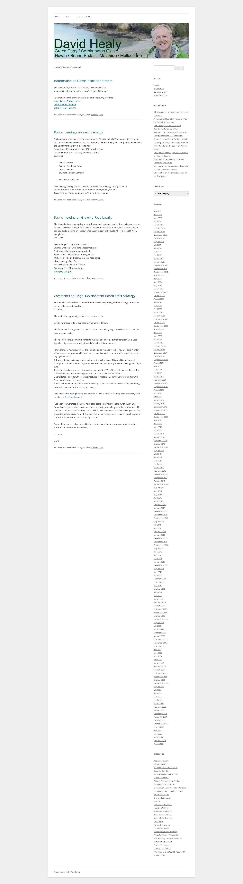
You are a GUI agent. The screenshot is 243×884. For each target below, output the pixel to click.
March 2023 (159, 312)
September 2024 (161, 272)
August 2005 (159, 727)
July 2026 (157, 211)
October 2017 (159, 481)
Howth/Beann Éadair (163, 811)
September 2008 (161, 619)
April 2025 (158, 255)
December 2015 (160, 538)
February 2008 (160, 632)
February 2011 (160, 578)
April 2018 (158, 464)
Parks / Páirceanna (162, 825)
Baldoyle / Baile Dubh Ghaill (165, 767)
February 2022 (160, 346)
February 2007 (160, 666)
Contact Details (84, 16)
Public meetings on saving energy (78, 132)
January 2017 (159, 508)
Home (56, 16)
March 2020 (159, 400)
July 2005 (157, 730)
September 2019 (161, 417)
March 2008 (159, 629)
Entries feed (159, 88)
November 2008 (160, 612)
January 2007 (159, 670)
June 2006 (158, 693)
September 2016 (161, 518)
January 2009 (159, 605)
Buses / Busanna (161, 777)
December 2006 (160, 673)
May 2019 (158, 427)
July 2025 (157, 245)
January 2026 (159, 231)
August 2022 (159, 329)
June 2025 (158, 248)
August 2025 (159, 241)
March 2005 (159, 737)
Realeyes (81, 403)
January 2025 (159, 262)
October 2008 (159, 616)
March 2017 (159, 501)
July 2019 (157, 420)
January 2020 (159, 403)
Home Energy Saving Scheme (67, 101)
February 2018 (160, 471)
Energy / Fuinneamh (162, 798)
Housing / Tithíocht (162, 808)
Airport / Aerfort (160, 764)
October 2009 (159, 589)
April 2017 (158, 498)
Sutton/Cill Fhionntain (163, 841)
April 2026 (158, 221)
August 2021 (159, 363)
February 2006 (160, 707)
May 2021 (158, 369)
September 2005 (161, 723)
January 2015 (159, 562)
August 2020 (159, 390)
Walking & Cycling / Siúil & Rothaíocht (169, 852)
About (67, 16)
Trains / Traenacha (162, 845)
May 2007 (158, 656)
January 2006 (159, 710)
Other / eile (158, 821)
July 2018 (157, 454)
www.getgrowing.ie (62, 271)
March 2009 (159, 599)
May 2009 (158, 595)
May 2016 (158, 528)
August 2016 (159, 521)
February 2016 (160, 531)
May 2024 (158, 285)
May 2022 (158, 336)
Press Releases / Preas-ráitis (166, 835)
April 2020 (158, 396)
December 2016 (160, 511)
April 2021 (158, 373)
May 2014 (158, 572)
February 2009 (160, 602)
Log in (156, 85)
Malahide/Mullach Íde (163, 818)
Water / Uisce (159, 855)
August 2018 (159, 450)
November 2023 (160, 292)
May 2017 (158, 494)
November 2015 (160, 541)
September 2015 (161, 545)
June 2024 (158, 282)
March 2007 (159, 663)
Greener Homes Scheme (65, 107)
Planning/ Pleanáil (161, 828)
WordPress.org (160, 95)
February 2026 (160, 228)
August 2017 (159, 487)
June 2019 (158, 423)
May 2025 (158, 251)
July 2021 (157, 366)
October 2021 (159, 356)
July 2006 (157, 690)
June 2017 (158, 491)
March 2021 (159, 376)
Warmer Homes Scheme (65, 104)
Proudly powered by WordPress (67, 872)
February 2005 (160, 740)
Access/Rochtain (161, 761)
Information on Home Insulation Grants (83, 81)
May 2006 (158, 696)
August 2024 (159, 275)
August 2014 (159, 568)
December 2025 (160, 235)
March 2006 (159, 703)
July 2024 (157, 278)
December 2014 (160, 565)
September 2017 (161, 484)
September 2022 (161, 326)
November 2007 (160, 643)
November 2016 (160, 514)
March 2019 (159, 434)
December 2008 (160, 609)
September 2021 (161, 359)
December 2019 (160, 407)
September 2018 (161, 447)
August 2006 (159, 686)
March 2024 (159, 289)
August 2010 (159, 582)
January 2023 (159, 316)
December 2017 (160, 474)
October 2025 (159, 238)
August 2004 (159, 744)
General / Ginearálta (163, 804)
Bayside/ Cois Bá (161, 771)
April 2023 (158, 309)
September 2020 (161, 386)
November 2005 (160, 717)
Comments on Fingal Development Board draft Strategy (94, 296)
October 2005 (159, 720)
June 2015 (158, 552)
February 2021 (160, 380)
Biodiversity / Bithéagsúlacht (166, 774)
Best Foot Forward (73, 397)
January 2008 (159, 636)
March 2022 (159, 342)
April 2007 (158, 659)
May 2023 (158, 305)
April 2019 (158, 430)
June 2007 (158, 653)
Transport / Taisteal (162, 848)
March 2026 (159, 224)
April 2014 (158, 575)
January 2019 (159, 437)
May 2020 (158, 393)
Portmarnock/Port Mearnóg (165, 831)
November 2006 (160, 676)
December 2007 (160, 639)
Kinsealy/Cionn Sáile (162, 814)
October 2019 (159, 413)
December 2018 (160, 440)
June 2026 (158, 214)
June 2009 (158, 592)
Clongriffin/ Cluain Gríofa (164, 784)
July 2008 (157, 626)
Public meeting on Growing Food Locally (83, 217)
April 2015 (158, 558)
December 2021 (160, 353)
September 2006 (161, 683)
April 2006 (158, 700)
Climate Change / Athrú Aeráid (166, 781)
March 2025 (159, 258)
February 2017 (160, 504)
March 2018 (159, 467)
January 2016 (159, 535)
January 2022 (159, 349)
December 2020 (160, 383)
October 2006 (159, 680)
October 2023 (159, 295)
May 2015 (158, 555)
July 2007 (157, 649)
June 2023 (158, 302)
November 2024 (160, 268)
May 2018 (158, 460)
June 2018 (158, 457)
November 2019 (160, 410)
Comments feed (160, 92)
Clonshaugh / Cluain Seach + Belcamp (170, 788)
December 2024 (160, 265)
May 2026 (158, 218)
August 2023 (159, 299)
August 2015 (159, 548)
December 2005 (160, 713)
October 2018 (159, 444)
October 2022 (159, 322)
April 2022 (158, 339)
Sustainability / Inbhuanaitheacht (168, 838)
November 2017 (160, 477)
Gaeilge (157, 801)
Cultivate (100, 407)
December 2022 (160, 319)
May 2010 (158, 585)
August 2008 (159, 622)
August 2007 (159, 646)
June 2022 (158, 332)
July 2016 (157, 525)
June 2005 (158, 734)
